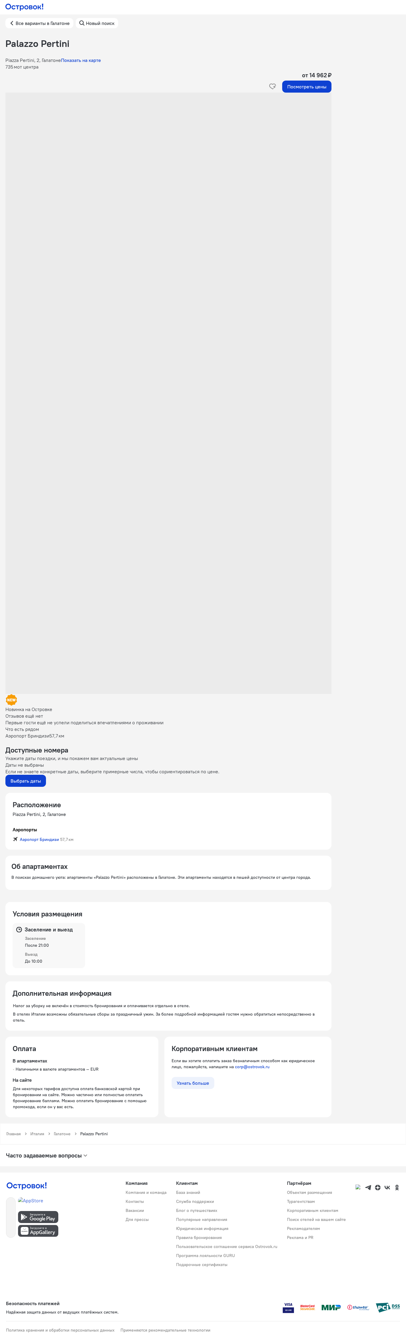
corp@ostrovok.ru (252, 1066)
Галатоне (62, 1133)
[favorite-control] (273, 87)
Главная (13, 1133)
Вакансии (135, 1210)
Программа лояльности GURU (205, 1255)
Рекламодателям (303, 1228)
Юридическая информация (202, 1228)
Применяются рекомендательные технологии (165, 1330)
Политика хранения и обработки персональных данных (60, 1330)
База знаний (188, 1192)
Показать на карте (81, 60)
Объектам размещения (309, 1192)
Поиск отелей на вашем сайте (316, 1219)
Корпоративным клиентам (312, 1210)
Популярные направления (201, 1219)
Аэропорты (25, 829)
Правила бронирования (199, 1237)
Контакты (135, 1201)
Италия (37, 1133)
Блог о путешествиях (196, 1210)
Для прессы (137, 1219)
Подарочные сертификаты (201, 1264)
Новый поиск (100, 23)
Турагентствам (301, 1201)
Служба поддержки (195, 1201)
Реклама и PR (300, 1237)
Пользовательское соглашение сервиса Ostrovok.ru (226, 1246)
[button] (168, 153)
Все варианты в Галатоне (43, 23)
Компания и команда (146, 1192)
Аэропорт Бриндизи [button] (39, 839)
